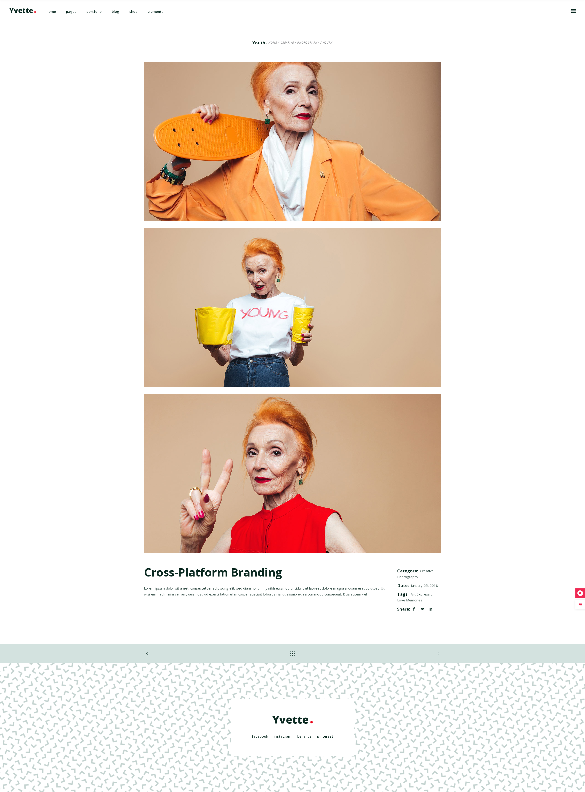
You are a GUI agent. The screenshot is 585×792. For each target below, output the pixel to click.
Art (413, 594)
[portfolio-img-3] (292, 473)
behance (304, 736)
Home (273, 42)
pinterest (325, 736)
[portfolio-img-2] (292, 307)
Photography (308, 42)
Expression (426, 594)
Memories (414, 600)
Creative (287, 42)
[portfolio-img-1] (292, 141)
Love (401, 600)
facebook (260, 736)
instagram (282, 736)
